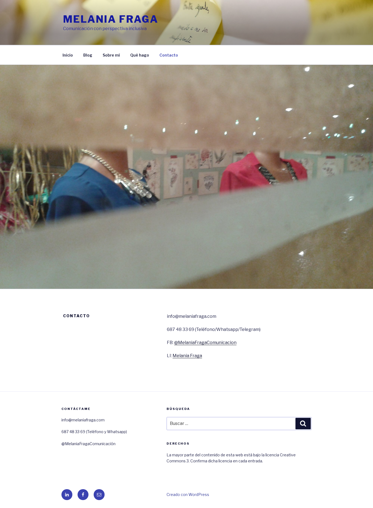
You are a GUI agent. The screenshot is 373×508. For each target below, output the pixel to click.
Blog (87, 55)
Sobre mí (111, 55)
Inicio (68, 55)
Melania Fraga (110, 19)
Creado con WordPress (188, 494)
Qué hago (139, 55)
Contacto (168, 55)
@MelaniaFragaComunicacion (205, 342)
